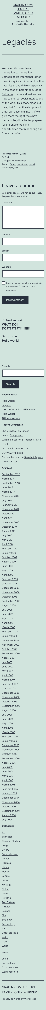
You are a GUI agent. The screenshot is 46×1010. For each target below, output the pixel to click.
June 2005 (7, 771)
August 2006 (9, 710)
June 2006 (7, 719)
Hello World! (8, 413)
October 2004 (9, 806)
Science (6, 911)
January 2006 (9, 741)
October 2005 (9, 754)
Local (5, 880)
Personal (21, 160)
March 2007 (8, 679)
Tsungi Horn (16, 435)
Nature (5, 889)
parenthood (22, 164)
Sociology (7, 919)
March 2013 (8, 491)
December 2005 (10, 745)
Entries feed (8, 963)
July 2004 (7, 819)
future (13, 164)
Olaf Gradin (8, 448)
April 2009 (7, 574)
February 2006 (10, 736)
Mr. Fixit (6, 884)
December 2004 (10, 797)
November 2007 (10, 644)
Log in (5, 958)
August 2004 (9, 815)
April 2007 (7, 675)
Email (5, 250)
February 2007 (10, 684)
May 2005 (7, 775)
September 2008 (11, 601)
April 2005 (7, 780)
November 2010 (10, 522)
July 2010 (7, 535)
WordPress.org (10, 971)
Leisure (6, 876)
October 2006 (9, 701)
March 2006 (8, 732)
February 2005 (10, 789)
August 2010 (8, 531)
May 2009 (7, 570)
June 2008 (7, 614)
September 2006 (11, 706)
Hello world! (8, 400)
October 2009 (9, 557)
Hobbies (6, 863)
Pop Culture (8, 902)
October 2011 (9, 513)
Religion (6, 906)
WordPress (30, 998)
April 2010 (7, 544)
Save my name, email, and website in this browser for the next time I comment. (24, 286)
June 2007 (7, 666)
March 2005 (8, 784)
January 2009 (9, 583)
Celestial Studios (11, 841)
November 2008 (11, 592)
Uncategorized (10, 932)
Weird (5, 937)
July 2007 (7, 662)
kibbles (5, 871)
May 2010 (7, 539)
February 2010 (9, 548)
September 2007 (11, 653)
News (5, 893)
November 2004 (11, 802)
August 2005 (9, 762)
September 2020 (11, 474)
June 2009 (7, 566)
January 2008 (9, 636)
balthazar (7, 836)
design (5, 845)
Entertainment (10, 854)
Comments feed (10, 967)
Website (6, 267)
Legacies (6, 405)
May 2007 (7, 671)
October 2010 (9, 526)
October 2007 (9, 649)
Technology (8, 924)
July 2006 (7, 714)
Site (4, 915)
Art (3, 832)
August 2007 (9, 657)
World (5, 946)
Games (5, 858)
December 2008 (10, 588)
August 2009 (9, 561)
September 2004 (11, 811)
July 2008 (7, 609)
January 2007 (9, 688)
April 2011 (7, 518)
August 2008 (9, 605)
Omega (25, 431)
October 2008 (9, 596)
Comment (8, 202)
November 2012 (10, 496)
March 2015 (8, 478)
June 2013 (7, 487)
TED (4, 928)
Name (6, 234)
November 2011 (10, 509)
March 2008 (8, 627)
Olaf (7, 157)
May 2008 (7, 618)
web (16, 167)
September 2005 (11, 758)
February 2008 (10, 631)
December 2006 (10, 692)
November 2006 (11, 697)
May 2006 (7, 723)
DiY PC (5, 849)
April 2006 (7, 727)
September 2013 (11, 483)
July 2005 (7, 767)
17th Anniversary (11, 418)
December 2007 (10, 640)
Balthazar (7, 94)
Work (5, 941)
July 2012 (7, 500)
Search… (7, 366)
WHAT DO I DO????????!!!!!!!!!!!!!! (19, 409)
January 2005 (9, 793)
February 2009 (10, 579)
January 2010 (9, 553)
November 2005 (11, 749)
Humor (5, 867)
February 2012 (9, 505)
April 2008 (7, 623)
